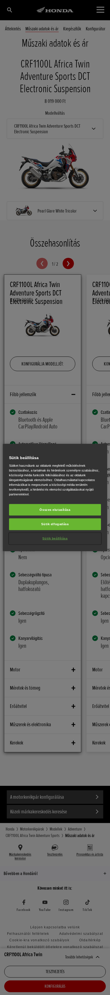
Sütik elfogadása (55, 524)
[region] (55, 497)
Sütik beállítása (54, 538)
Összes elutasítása (54, 509)
